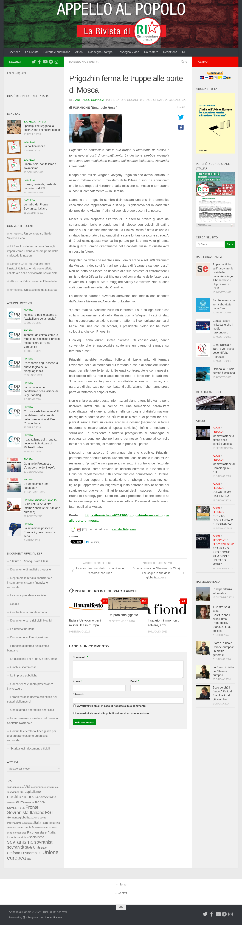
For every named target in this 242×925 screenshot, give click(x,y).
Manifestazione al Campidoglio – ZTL (224, 467)
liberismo (11, 827)
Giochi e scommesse (23, 667)
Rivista (41, 121)
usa (29, 858)
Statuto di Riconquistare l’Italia (29, 561)
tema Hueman (55, 917)
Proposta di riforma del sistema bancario (28, 648)
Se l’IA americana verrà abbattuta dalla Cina (224, 304)
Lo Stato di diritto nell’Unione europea (223, 671)
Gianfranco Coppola (88, 100)
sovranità (15, 847)
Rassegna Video (128, 52)
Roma (10, 837)
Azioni (79, 52)
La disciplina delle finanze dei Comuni (34, 658)
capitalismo (33, 791)
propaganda (20, 833)
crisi (35, 797)
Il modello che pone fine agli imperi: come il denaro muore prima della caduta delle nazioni (32, 251)
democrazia (47, 797)
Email (134, 681)
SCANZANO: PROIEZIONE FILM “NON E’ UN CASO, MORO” (221, 556)
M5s (31, 827)
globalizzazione (29, 817)
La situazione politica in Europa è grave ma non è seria (39, 532)
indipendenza (27, 823)
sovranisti (44, 842)
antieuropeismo (15, 787)
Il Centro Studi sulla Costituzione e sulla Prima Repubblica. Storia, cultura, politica (222, 619)
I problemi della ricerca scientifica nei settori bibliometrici (32, 699)
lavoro (45, 822)
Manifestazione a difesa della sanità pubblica (223, 439)
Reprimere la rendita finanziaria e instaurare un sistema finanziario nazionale (29, 582)
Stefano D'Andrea (22, 853)
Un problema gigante (123, 615)
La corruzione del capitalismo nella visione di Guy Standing (41, 391)
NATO (47, 827)
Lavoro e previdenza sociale (28, 595)
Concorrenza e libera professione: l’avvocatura (30, 686)
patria (54, 828)
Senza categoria (46, 499)
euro (20, 802)
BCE (22, 792)
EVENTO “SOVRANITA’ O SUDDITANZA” (223, 520)
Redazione (170, 52)
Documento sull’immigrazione (29, 637)
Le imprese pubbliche (23, 675)
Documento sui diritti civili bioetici (31, 620)
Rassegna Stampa (100, 52)
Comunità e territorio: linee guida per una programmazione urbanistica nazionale (31, 736)
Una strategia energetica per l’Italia (32, 709)
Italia (37, 822)
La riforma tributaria (22, 629)
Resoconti (219, 431)
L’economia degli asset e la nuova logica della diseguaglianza (41, 366)
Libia (26, 827)
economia (11, 803)
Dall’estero (151, 52)
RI (183, 52)
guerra (43, 818)
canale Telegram (124, 529)
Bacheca (14, 52)
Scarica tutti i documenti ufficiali (30, 748)
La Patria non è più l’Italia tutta (38, 281)
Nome (77, 681)
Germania (13, 817)
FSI (49, 812)
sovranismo (20, 842)
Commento (80, 657)
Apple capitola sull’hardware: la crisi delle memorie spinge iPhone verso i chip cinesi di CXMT (223, 276)
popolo (10, 833)
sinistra (25, 837)
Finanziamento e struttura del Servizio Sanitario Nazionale (32, 720)
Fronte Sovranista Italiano (25, 809)
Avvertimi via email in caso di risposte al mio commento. (111, 705)
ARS (26, 787)
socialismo (36, 837)
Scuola (14, 603)
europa (29, 802)
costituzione (20, 796)
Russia (17, 837)
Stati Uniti (32, 847)
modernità (39, 828)
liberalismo (54, 822)
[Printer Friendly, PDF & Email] (79, 529)
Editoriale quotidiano (56, 52)
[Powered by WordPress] (24, 917)
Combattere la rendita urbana (28, 612)
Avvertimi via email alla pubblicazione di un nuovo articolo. (113, 713)
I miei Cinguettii (17, 72)
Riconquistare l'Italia (41, 832)
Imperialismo (14, 822)
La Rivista (31, 52)
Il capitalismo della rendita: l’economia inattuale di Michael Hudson (40, 443)
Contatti (123, 893)
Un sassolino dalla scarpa (40, 289)
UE (40, 853)
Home (122, 884)
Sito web (78, 694)
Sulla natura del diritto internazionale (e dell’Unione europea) (42, 508)
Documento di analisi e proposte (30, 569)
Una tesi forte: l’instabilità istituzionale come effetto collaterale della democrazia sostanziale (32, 268)
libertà (20, 827)
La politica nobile (34, 146)
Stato (44, 847)
